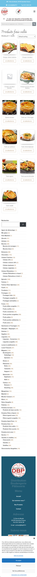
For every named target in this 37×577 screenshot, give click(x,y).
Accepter (18, 560)
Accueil (18, 496)
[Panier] (18, 11)
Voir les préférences (18, 571)
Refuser (18, 566)
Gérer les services (18, 555)
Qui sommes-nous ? (18, 500)
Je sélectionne (9, 61)
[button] (34, 538)
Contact (18, 509)
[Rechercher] (23, 224)
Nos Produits (18, 504)
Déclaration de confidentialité (19, 575)
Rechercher (5, 220)
